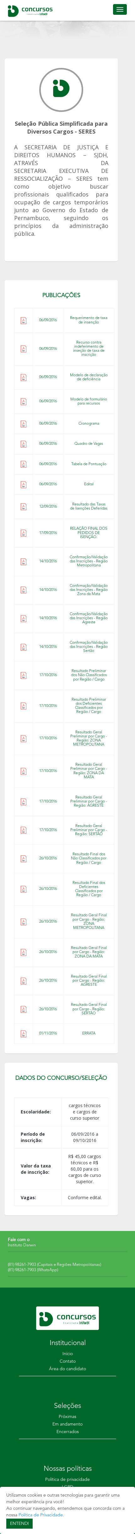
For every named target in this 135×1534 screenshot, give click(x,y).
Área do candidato (67, 1369)
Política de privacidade (67, 1479)
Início (67, 1354)
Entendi (19, 1523)
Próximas (67, 1417)
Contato (68, 1361)
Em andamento (67, 1424)
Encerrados (68, 1432)
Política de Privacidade (41, 1515)
